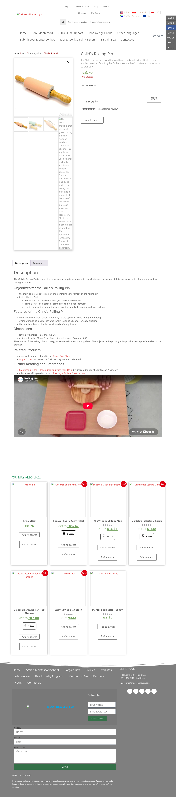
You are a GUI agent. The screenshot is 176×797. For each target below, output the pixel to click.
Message (19, 747)
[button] (67, 62)
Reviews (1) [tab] (39, 263)
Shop (96, 6)
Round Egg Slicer (62, 356)
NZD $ (170, 47)
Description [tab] (21, 263)
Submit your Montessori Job (37, 39)
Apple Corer (25, 359)
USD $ (170, 22)
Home (23, 33)
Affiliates (106, 670)
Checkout (82, 13)
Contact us (127, 39)
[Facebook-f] (129, 691)
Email (17, 737)
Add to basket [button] (29, 534)
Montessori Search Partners (78, 39)
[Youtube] (154, 691)
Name (17, 727)
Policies (90, 670)
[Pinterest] (142, 691)
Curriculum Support (70, 33)
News (18, 682)
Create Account (82, 6)
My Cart (106, 6)
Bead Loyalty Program (49, 676)
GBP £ (170, 32)
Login (67, 6)
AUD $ (170, 42)
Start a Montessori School (42, 670)
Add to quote (92, 120)
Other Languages (128, 33)
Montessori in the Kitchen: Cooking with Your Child (45, 370)
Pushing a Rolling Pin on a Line (69, 373)
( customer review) (108, 108)
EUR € (170, 27)
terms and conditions (71, 781)
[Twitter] (135, 691)
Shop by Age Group (100, 33)
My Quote (95, 13)
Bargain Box (108, 39)
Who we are (22, 676)
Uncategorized (35, 53)
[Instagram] (148, 691)
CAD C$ (170, 37)
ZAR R (170, 17)
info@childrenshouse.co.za (138, 683)
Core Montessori (42, 33)
